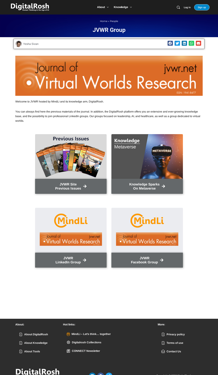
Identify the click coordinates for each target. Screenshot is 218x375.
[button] (170, 43)
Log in (187, 7)
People (114, 21)
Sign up (202, 7)
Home (103, 21)
